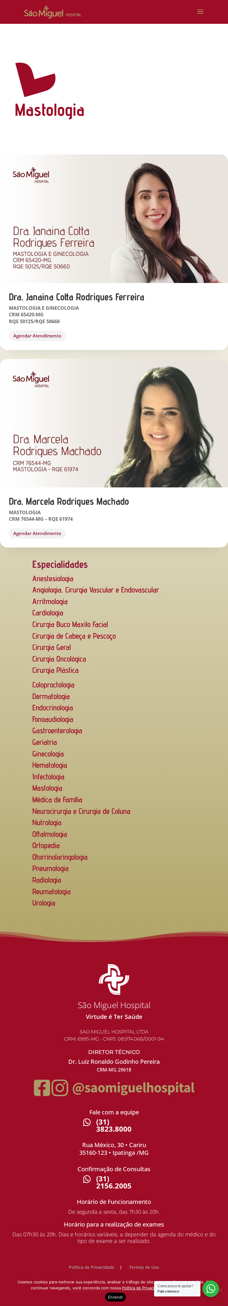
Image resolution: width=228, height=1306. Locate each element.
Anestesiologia (52, 578)
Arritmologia (50, 601)
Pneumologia (50, 868)
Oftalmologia (49, 834)
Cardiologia (47, 612)
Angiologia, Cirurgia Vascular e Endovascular (95, 589)
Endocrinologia (52, 707)
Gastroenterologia (57, 730)
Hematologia (49, 764)
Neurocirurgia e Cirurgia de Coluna (81, 811)
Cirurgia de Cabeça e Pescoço (74, 635)
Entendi (115, 1297)
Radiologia (46, 879)
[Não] (221, 1290)
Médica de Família (57, 799)
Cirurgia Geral (51, 647)
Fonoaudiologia (52, 719)
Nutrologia (46, 822)
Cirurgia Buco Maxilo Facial (70, 624)
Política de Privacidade (91, 1267)
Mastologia (47, 787)
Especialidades (60, 564)
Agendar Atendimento (37, 336)
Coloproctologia (53, 684)
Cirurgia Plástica (55, 670)
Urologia (43, 902)
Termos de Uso (144, 1267)
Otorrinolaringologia (60, 856)
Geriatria (44, 742)
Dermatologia (51, 696)
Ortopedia (46, 845)
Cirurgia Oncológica (59, 658)
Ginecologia (48, 753)
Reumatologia (51, 891)
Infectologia (48, 776)
